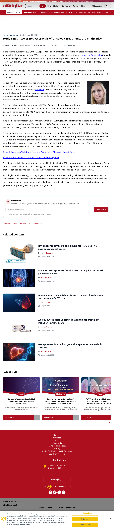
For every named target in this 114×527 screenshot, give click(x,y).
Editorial (57, 440)
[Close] (110, 518)
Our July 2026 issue (102, 12)
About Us (57, 435)
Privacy (57, 448)
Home (41, 507)
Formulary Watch (35, 223)
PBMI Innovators (46, 12)
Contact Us (57, 443)
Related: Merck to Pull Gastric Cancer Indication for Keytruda (31, 157)
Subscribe (100, 209)
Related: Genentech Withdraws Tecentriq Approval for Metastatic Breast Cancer (39, 152)
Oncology (22, 223)
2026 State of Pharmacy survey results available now (70, 12)
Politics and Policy (10, 223)
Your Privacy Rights (57, 454)
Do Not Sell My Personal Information (57, 451)
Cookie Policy (25, 525)
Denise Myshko (46, 277)
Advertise (57, 438)
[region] (57, 519)
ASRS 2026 (91, 12)
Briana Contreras (47, 253)
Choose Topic (12, 12)
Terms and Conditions (57, 446)
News (49, 6)
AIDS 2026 (36, 12)
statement (39, 89)
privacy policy (47, 214)
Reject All (84, 519)
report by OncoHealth (92, 55)
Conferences (66, 6)
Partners (76, 6)
